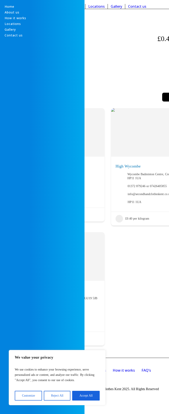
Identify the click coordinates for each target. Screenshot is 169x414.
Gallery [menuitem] (10, 29)
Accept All (86, 395)
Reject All (57, 395)
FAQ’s (146, 370)
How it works (124, 370)
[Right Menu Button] (3, 2)
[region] (57, 377)
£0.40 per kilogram (137, 218)
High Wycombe (128, 166)
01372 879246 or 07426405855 (147, 186)
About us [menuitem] (12, 12)
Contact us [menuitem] (14, 35)
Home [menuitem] (9, 6)
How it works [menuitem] (15, 18)
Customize (28, 395)
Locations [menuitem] (13, 24)
